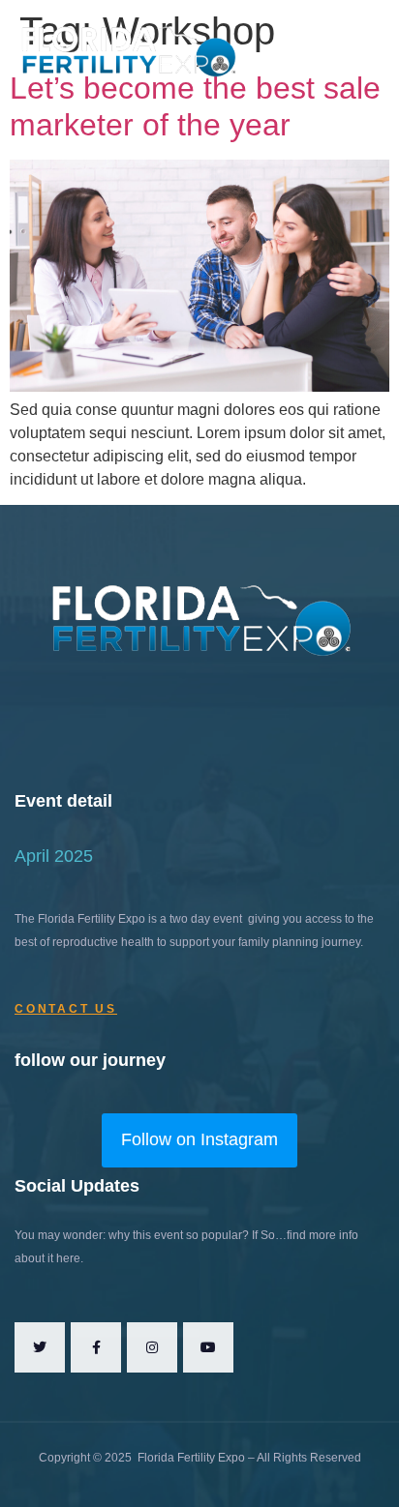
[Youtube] (208, 1347)
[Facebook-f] (96, 1347)
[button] (337, 49)
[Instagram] (152, 1347)
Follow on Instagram (199, 1139)
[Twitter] (40, 1347)
